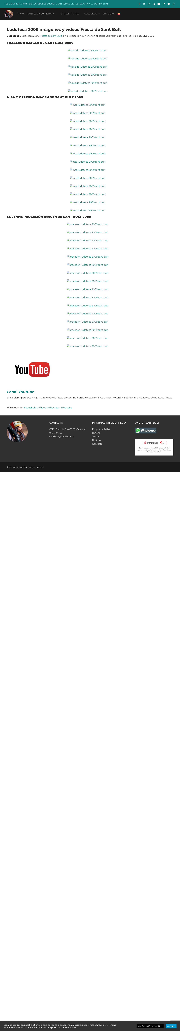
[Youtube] (159, 4)
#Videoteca (53, 407)
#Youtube (66, 407)
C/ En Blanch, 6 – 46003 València (67, 429)
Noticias (96, 440)
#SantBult (30, 407)
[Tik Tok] (164, 4)
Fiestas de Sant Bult (51, 36)
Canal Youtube (20, 392)
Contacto (97, 444)
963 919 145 (55, 433)
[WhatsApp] (173, 4)
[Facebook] (139, 4)
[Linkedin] (154, 4)
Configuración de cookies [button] (150, 1026)
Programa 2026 (101, 429)
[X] (144, 4)
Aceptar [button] (171, 1026)
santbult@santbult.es (61, 436)
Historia (96, 433)
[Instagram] (149, 4)
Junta (95, 436)
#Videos (41, 407)
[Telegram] (168, 4)
